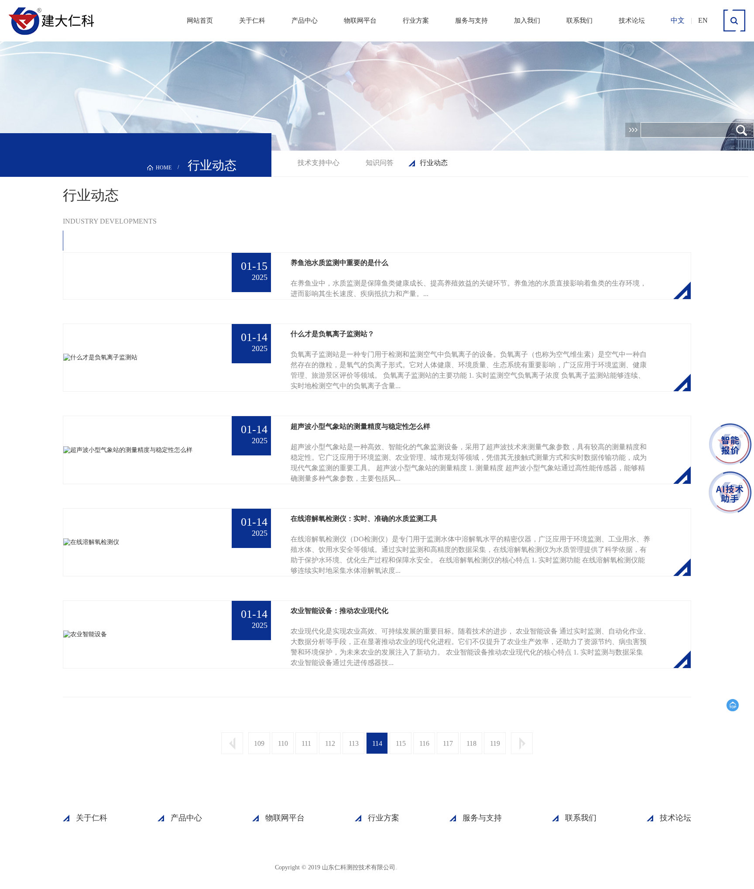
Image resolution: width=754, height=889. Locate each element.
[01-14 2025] (100, 357)
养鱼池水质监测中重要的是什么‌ (339, 262)
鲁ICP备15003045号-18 (440, 867)
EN (703, 20)
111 (306, 743)
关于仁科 (252, 20)
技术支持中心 (318, 162)
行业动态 (434, 162)
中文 (678, 20)
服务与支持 (471, 20)
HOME (163, 168)
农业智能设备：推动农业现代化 (339, 610)
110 (283, 743)
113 (354, 743)
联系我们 (579, 20)
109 (259, 743)
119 (495, 743)
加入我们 (527, 20)
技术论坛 (632, 20)
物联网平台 (360, 20)
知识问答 (380, 162)
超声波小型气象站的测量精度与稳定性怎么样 (360, 426)
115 (401, 743)
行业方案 (416, 20)
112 (330, 743)
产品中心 (304, 20)
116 (424, 743)
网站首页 (200, 20)
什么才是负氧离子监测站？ (332, 334)
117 (448, 743)
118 (471, 743)
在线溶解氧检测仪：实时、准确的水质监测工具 (364, 518)
